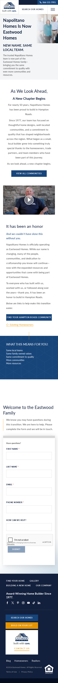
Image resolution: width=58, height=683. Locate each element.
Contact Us (21, 648)
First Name (12, 449)
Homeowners (21, 660)
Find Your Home (15, 581)
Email (10, 484)
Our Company (44, 586)
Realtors (36, 660)
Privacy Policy (27, 671)
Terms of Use (11, 671)
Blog (8, 660)
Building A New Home (18, 586)
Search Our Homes (33, 9)
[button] (52, 9)
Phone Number (15, 502)
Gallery (34, 581)
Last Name (12, 466)
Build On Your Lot (21, 625)
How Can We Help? (16, 520)
